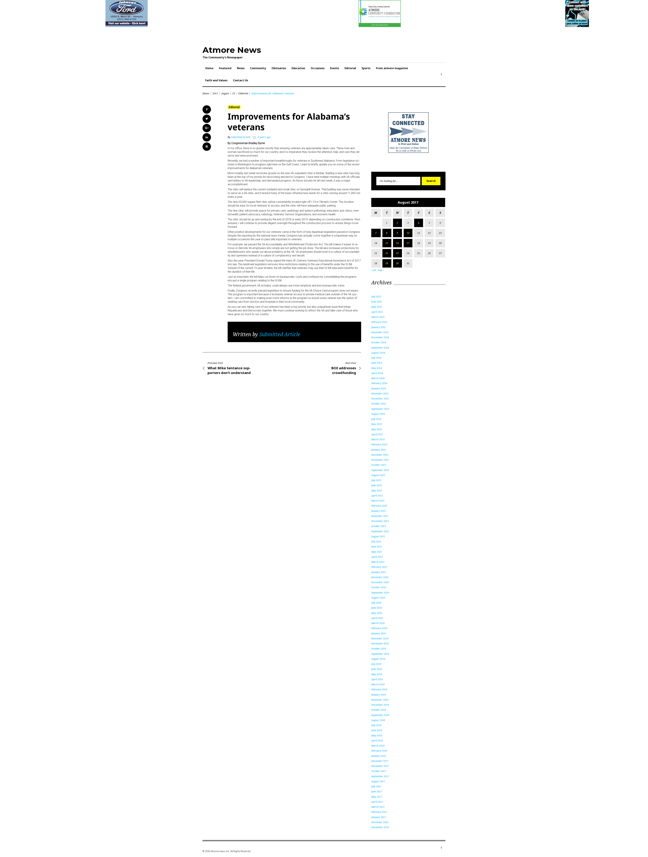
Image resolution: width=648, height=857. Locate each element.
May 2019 (376, 674)
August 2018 (378, 720)
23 (233, 93)
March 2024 (378, 378)
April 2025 (377, 311)
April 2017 (377, 801)
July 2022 (376, 480)
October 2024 (378, 342)
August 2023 (378, 414)
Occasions (318, 68)
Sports (366, 68)
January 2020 (378, 633)
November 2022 (380, 459)
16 (397, 243)
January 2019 (378, 694)
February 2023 (379, 444)
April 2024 (377, 373)
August (225, 93)
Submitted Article (240, 137)
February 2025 (379, 322)
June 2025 (376, 301)
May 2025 (376, 306)
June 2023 (376, 424)
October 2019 (378, 648)
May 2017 (376, 796)
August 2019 (378, 658)
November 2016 (380, 827)
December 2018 (379, 699)
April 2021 (377, 556)
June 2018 (376, 730)
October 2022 (378, 464)
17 (408, 243)
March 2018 (378, 745)
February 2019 (379, 689)
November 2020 (380, 582)
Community (258, 68)
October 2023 (378, 403)
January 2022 (378, 511)
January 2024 (378, 388)
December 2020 (379, 577)
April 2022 (377, 495)
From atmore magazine (392, 68)
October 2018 (378, 709)
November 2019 (380, 643)
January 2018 (378, 755)
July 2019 (376, 664)
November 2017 (380, 766)
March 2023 (378, 439)
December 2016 (379, 822)
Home (209, 68)
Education (298, 68)
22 (386, 253)
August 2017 (378, 781)
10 (408, 232)
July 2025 (376, 296)
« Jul (373, 270)
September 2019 (380, 653)
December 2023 (379, 393)
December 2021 (379, 516)
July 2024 (376, 357)
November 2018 (380, 704)
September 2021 (380, 531)
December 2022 (379, 454)
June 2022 (376, 485)
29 (386, 263)
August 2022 (378, 475)
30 (397, 263)
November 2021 (380, 521)
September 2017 (380, 776)
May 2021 (376, 551)
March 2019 (378, 684)
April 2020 (377, 618)
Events (334, 68)
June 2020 (376, 607)
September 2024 (380, 347)
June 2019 (376, 669)
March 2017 (378, 806)
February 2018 (379, 750)
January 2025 (378, 327)
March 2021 (378, 561)
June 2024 (376, 362)
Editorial (350, 68)
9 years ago (264, 137)
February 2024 (379, 383)
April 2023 (377, 434)
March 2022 (378, 500)
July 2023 (376, 419)
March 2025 (378, 317)
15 (386, 243)
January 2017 (378, 817)
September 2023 (380, 408)
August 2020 (378, 597)
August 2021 (378, 536)
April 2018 (377, 740)
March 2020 (378, 623)
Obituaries (279, 68)
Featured (225, 68)
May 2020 (376, 613)
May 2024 (376, 368)
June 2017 (376, 791)
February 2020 (379, 628)
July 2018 (376, 725)
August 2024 (378, 352)
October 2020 (378, 587)
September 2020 (380, 592)
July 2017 (376, 786)
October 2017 (378, 771)
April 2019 (377, 679)
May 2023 (376, 429)
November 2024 (380, 337)
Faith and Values (216, 80)
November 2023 (380, 398)
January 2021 (378, 572)
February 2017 (379, 811)
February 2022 (379, 505)
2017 (215, 93)
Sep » (381, 270)
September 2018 (380, 715)
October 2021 (378, 526)
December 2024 (379, 332)
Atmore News (231, 50)
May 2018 (376, 735)
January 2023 (378, 449)
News (241, 68)
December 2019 (379, 638)
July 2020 (376, 602)
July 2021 (376, 541)
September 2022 (380, 470)
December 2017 (379, 761)
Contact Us (240, 80)
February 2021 (379, 567)
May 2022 (376, 490)
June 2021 (376, 546)
